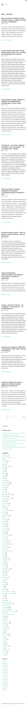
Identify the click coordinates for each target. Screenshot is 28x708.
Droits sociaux (5, 505)
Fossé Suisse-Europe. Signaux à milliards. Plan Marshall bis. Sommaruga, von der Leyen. (12, 101)
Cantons (4, 475)
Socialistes (4, 628)
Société (3, 630)
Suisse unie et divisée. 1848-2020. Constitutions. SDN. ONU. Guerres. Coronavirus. (13, 349)
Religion (4, 616)
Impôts (3, 556)
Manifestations (5, 570)
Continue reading (5, 40)
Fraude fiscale (5, 542)
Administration (5, 455)
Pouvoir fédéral (5, 607)
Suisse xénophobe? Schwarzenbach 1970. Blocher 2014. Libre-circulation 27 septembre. (12, 275)
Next (24, 417)
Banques (4, 473)
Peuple (3, 600)
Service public (5, 626)
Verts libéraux (5, 649)
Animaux (4, 462)
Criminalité (4, 487)
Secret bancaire (5, 621)
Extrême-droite (5, 529)
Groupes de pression (6, 551)
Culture (3, 491)
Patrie (3, 596)
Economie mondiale (6, 510)
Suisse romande (5, 635)
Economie (4, 508)
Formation (4, 538)
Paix (3, 588)
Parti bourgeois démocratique (8, 593)
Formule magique (6, 540)
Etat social (4, 521)
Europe (3, 526)
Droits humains (5, 503)
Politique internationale (7, 603)
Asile (3, 471)
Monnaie (4, 579)
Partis (3, 595)
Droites (3, 501)
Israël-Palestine (5, 559)
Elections (4, 512)
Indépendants (5, 558)
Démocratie (4, 496)
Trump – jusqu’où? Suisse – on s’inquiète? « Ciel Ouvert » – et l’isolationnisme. (12, 306)
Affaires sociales (5, 457)
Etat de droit (4, 519)
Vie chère (4, 651)
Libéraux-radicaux (6, 568)
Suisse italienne (5, 633)
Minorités (4, 573)
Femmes (4, 533)
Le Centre (4, 566)
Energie (3, 514)
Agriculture (4, 461)
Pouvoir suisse (5, 609)
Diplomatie (4, 499)
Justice (3, 563)
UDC (3, 644)
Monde (3, 575)
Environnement (5, 515)
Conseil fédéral (5, 484)
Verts (3, 647)
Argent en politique (6, 466)
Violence (4, 655)
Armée (3, 468)
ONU (3, 586)
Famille (3, 531)
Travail (3, 640)
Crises (3, 489)
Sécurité (4, 625)
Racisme (4, 612)
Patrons (3, 598)
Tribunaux (4, 642)
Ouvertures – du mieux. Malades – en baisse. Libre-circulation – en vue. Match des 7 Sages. (13, 147)
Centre (3, 477)
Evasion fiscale (5, 528)
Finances (4, 536)
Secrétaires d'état (6, 623)
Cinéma (3, 478)
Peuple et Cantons (6, 602)
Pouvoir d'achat (5, 605)
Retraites (4, 618)
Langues (4, 565)
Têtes (3, 637)
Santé (3, 619)
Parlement (4, 589)
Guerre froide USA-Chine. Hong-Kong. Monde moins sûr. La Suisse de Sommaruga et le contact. (13, 52)
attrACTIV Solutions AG (20, 703)
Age (3, 459)
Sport (3, 632)
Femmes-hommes (6, 535)
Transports (4, 639)
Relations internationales (7, 614)
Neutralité (4, 582)
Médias (3, 572)
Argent (3, 464)
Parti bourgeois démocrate (7, 591)
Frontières (4, 545)
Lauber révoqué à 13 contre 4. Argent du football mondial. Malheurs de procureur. (12, 384)
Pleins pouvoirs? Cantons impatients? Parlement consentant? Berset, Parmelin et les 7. (12, 191)
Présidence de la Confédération (8, 610)
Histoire (3, 554)
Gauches (4, 549)
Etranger (4, 522)
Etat (3, 517)
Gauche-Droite (5, 547)
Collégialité (4, 480)
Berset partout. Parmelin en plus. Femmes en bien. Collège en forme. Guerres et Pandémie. (13, 20)
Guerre (3, 552)
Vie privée (4, 653)
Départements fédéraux (7, 498)
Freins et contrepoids (6, 543)
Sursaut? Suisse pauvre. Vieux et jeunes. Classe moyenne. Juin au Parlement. (13, 234)
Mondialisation (5, 577)
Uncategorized (5, 646)
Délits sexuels (5, 492)
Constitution (4, 485)
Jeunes (3, 561)
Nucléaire (4, 584)
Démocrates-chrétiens (6, 494)
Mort (3, 580)
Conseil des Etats (5, 482)
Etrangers (4, 524)
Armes (3, 469)
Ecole (3, 506)
